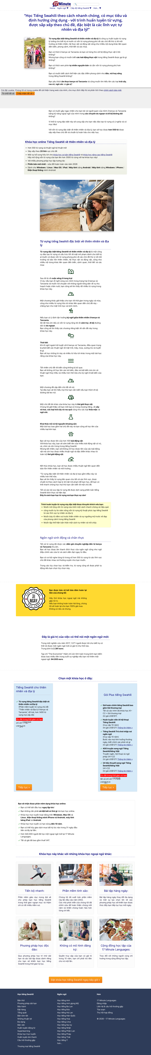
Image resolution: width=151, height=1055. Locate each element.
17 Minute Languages (106, 1000)
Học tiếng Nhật (64, 1028)
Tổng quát (22, 1012)
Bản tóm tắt (22, 1016)
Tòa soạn (101, 1009)
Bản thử (21, 1000)
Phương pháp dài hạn (27, 1003)
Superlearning (23, 1031)
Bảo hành (21, 1006)
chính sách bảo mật (112, 90)
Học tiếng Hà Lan (65, 1012)
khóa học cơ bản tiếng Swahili (66, 155)
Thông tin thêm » (125, 728)
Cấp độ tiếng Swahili (80, 8)
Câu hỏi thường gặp (26, 1040)
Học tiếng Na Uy (64, 1025)
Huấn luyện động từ (26, 1028)
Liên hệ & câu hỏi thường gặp (110, 1006)
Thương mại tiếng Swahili (28, 1046)
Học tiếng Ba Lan (65, 1006)
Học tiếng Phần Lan (66, 1031)
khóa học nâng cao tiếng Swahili (97, 155)
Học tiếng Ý (62, 1040)
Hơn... (96, 8)
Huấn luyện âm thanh (27, 1037)
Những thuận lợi (24, 1019)
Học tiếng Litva (64, 1022)
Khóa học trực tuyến (26, 1034)
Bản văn (21, 1025)
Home (52, 8)
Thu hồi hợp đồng (105, 1012)
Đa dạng (21, 1022)
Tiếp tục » (24, 787)
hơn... (59, 1043)
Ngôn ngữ (61, 8)
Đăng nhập (102, 1003)
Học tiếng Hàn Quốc (66, 1016)
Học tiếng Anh (63, 1000)
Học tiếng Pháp (64, 1034)
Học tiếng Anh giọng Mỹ (68, 1003)
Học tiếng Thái (63, 1037)
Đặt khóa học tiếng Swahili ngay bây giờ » (75, 979)
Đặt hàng (21, 1009)
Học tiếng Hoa (63, 1019)
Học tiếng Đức (63, 1009)
